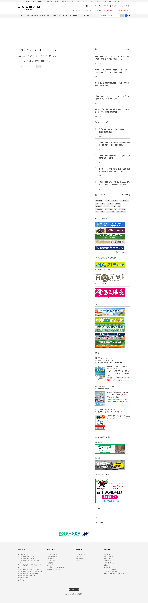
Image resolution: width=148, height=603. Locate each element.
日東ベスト (114, 200)
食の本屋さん (76, 1)
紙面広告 (78, 556)
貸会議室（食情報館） (111, 571)
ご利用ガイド (87, 10)
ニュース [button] (21, 15)
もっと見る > (126, 49)
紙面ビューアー (93, 6)
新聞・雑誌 (65, 1)
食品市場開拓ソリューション (113, 1)
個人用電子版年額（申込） (26, 558)
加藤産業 (118, 203)
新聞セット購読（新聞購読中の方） (29, 573)
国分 (97, 203)
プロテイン (110, 203)
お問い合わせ (22, 580)
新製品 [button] (55, 15)
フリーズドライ (121, 211)
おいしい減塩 (110, 211)
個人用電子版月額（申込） (26, 556)
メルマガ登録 (97, 10)
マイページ (75, 589)
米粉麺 (107, 200)
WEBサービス (30, 1)
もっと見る (86, 15)
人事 (119, 206)
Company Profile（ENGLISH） (114, 573)
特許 (97, 211)
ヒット (113, 206)
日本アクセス (99, 200)
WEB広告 (41, 1)
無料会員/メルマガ (24, 578)
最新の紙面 (115, 6)
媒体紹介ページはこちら (102, 269)
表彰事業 (107, 567)
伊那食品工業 (99, 209)
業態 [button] (41, 15)
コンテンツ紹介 (52, 554)
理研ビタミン (108, 209)
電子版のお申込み (109, 10)
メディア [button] (76, 15)
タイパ (102, 203)
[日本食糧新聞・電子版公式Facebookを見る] (126, 15)
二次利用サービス (52, 1)
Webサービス (108, 556)
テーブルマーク (124, 200)
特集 (48, 15)
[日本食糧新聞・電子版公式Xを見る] (129, 15)
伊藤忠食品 (98, 206)
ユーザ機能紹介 (52, 556)
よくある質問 (51, 561)
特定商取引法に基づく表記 (55, 567)
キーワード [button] (65, 15)
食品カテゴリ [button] (32, 15)
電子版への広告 (81, 554)
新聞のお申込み (123, 10)
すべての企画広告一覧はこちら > (119, 252)
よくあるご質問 (76, 10)
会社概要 (107, 554)
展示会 (99, 1)
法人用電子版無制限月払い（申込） (29, 569)
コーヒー (106, 206)
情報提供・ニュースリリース (56, 569)
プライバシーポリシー (54, 565)
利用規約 (50, 563)
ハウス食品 (122, 209)
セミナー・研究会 (88, 1)
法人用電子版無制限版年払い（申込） (30, 571)
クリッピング (104, 6)
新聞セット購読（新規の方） (27, 575)
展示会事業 (79, 558)
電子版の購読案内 (24, 554)
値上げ (102, 211)
